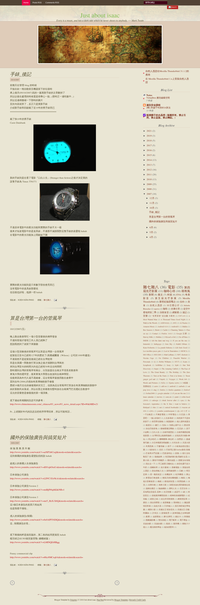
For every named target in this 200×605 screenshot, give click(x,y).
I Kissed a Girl (170, 337)
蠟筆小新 (152, 509)
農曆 (148, 516)
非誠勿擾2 (158, 523)
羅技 (145, 502)
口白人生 (155, 432)
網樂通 (175, 312)
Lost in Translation (171, 351)
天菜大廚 (186, 442)
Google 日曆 (181, 333)
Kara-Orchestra (149, 347)
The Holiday (174, 372)
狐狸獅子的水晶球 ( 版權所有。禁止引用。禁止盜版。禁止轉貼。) (166, 116)
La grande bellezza (165, 347)
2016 (149, 150)
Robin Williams (165, 361)
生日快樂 (167, 492)
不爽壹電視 (160, 414)
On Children (164, 358)
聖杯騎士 (177, 502)
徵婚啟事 (158, 456)
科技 (169, 294)
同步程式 (152, 439)
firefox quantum (175, 390)
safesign (155, 400)
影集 (177, 453)
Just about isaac (100, 15)
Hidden (158, 337)
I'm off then (183, 337)
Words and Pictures (150, 382)
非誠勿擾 (147, 523)
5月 (152, 232)
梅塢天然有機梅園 (170, 477)
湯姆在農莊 (150, 488)
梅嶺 (183, 477)
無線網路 (162, 488)
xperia (156, 308)
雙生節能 (162, 520)
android (172, 386)
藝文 (160, 294)
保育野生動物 (157, 421)
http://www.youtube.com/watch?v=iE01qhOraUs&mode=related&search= (46, 467)
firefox (162, 390)
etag (155, 390)
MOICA (184, 351)
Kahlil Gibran (181, 344)
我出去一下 (150, 463)
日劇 (181, 470)
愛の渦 (146, 460)
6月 (152, 227)
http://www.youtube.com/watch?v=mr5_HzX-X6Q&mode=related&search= (46, 500)
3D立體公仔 (173, 305)
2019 (149, 135)
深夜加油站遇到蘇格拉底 (179, 484)
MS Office (147, 354)
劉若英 (187, 425)
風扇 (168, 523)
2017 (149, 145)
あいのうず (182, 411)
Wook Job (183, 379)
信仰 (182, 301)
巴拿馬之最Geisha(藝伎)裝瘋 (178, 449)
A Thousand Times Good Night (173, 319)
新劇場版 (175, 467)
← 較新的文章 (12, 582)
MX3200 (157, 354)
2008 (149, 189)
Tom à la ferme (176, 375)
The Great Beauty (158, 372)
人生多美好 (168, 418)
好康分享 (175, 308)
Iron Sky (168, 344)
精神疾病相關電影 (177, 495)
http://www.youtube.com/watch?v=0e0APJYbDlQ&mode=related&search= (46, 519)
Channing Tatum (177, 330)
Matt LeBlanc (169, 354)
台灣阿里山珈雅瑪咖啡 (162, 435)
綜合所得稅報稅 (168, 499)
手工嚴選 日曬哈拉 (166, 463)
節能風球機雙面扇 (159, 495)
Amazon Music (149, 326)
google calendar (164, 393)
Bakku (184, 326)
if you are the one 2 (180, 393)
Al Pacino (183, 323)
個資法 (149, 425)
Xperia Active (174, 382)
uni (160, 407)
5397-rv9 (181, 316)
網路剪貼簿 (182, 499)
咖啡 (165, 308)
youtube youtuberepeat (165, 411)
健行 (157, 425)
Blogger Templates (121, 599)
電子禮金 (183, 520)
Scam (185, 361)
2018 (149, 140)
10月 (152, 207)
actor (156, 386)
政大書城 (165, 467)
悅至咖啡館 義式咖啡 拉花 (176, 456)
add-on (164, 386)
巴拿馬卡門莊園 (152, 453)
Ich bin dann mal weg (160, 340)
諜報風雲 (165, 513)
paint (176, 397)
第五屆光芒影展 (166, 298)
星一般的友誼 (156, 474)
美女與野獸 (155, 502)
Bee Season (147, 330)
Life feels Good (181, 347)
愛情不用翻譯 (158, 460)
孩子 (170, 446)
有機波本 (168, 474)
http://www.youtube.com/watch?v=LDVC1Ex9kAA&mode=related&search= (47, 478)
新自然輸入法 (157, 470)
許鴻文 (155, 513)
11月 (152, 202)
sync (182, 400)
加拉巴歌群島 (151, 428)
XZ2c (163, 382)
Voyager (172, 379)
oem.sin (168, 397)
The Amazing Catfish (170, 368)
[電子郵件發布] (55, 300)
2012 (149, 169)
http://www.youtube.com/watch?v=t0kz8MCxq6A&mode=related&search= (46, 557)
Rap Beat (100, 599)
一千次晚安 (148, 414)
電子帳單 (173, 520)
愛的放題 (171, 460)
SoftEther (158, 365)
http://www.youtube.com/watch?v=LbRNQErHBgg (35, 542)
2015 (149, 155)
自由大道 (157, 506)
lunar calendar (148, 397)
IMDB (145, 340)
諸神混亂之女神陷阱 (181, 513)
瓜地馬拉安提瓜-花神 (152, 492)
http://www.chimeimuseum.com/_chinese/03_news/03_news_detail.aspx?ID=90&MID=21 (54, 404)
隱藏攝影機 (150, 520)
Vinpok (162, 379)
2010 (149, 179)
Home (26, 3)
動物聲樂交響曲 (167, 428)
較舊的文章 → (117, 582)
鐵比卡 (178, 516)
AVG (175, 323)
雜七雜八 (47, 300)
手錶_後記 (20, 74)
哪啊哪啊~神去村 (166, 439)
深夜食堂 (164, 312)
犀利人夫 (173, 488)
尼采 (161, 449)
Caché (165, 330)
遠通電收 (157, 516)
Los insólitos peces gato (152, 351)
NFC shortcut (182, 354)
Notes (149, 95)
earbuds (182, 386)
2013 (149, 164)
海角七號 (162, 484)
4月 (152, 237)
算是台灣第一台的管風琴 (36, 318)
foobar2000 (150, 393)
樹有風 (186, 291)
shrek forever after (169, 400)
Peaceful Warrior (180, 358)
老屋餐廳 (166, 502)
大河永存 (175, 442)
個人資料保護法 (183, 421)
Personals (146, 361)
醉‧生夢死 (168, 516)
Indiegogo (157, 344)
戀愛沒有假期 (184, 460)
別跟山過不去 (175, 425)
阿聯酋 (187, 516)
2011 (149, 174)
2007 (149, 193)
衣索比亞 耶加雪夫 (166, 509)
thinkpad (146, 407)
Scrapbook (147, 365)
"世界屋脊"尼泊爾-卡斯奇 (163, 316)
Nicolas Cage (148, 358)
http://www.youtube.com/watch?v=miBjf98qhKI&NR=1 (37, 489)
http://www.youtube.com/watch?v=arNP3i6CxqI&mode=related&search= (45, 452)
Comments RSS (52, 3)
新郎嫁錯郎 (171, 470)
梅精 (159, 481)
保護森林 (170, 421)
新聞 (151, 294)
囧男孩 (180, 439)
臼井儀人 (168, 506)
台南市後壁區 (168, 432)
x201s (151, 411)
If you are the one (180, 340)
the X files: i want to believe (175, 404)
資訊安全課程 (153, 105)
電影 (172, 287)
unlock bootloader (172, 407)
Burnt (157, 330)
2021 (149, 130)
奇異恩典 (149, 446)
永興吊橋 (152, 484)
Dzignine (73, 599)
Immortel (146, 344)
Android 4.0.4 (163, 326)
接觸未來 (154, 467)
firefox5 (187, 390)
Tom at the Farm (159, 375)
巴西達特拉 (167, 453)
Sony (169, 365)
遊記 (184, 312)
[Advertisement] (158, 259)
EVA (178, 294)
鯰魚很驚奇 (169, 527)
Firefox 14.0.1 (167, 333)
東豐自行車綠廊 (152, 477)
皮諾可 (177, 492)
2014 (149, 159)
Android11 (175, 326)
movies (159, 397)
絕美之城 (154, 499)
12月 (152, 198)
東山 (188, 474)
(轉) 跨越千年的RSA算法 (158, 107)
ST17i (177, 361)
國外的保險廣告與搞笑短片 (38, 437)
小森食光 (152, 449)
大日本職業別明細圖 (160, 442)
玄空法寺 (183, 488)
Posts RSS (37, 3)
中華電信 (172, 414)
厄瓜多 (180, 428)
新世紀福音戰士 (167, 301)
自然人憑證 (156, 305)
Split (176, 365)
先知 (164, 425)
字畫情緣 (160, 446)
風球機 (176, 523)
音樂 (145, 315)
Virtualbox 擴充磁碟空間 (158, 97)
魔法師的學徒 (155, 527)
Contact (155, 333)
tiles (154, 407)
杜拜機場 (179, 474)
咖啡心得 (169, 291)
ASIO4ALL (165, 323)
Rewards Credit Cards (137, 599)
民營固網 (181, 481)
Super (156, 368)
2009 (149, 184)
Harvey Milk (148, 337)
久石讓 (182, 414)
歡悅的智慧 (169, 481)
